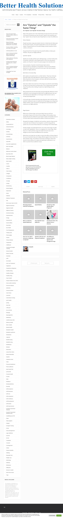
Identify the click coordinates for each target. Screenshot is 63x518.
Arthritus (8, 136)
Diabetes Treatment (10, 198)
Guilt (7, 258)
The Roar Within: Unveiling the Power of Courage (12, 47)
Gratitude (8, 256)
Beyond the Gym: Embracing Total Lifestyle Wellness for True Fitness (11, 43)
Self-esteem (8, 403)
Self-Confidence (9, 398)
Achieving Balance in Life (11, 50)
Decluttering (9, 185)
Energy (7, 217)
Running (8, 386)
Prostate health (9, 374)
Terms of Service (31, 512)
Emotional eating (10, 213)
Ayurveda (8, 141)
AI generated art (9, 124)
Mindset (8, 347)
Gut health (8, 260)
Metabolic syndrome (10, 332)
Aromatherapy (9, 134)
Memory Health (9, 322)
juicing (7, 302)
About (17, 14)
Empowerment (9, 215)
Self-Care (8, 393)
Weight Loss (8, 457)
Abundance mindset (10, 119)
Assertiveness (9, 139)
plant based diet (9, 369)
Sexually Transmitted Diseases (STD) (10, 413)
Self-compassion (9, 396)
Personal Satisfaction (10, 364)
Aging (7, 121)
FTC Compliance (27, 14)
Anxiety (8, 131)
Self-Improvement (10, 406)
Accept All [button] (59, 515)
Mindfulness (8, 344)
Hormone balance (10, 285)
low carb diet (9, 310)
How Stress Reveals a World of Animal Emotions (12, 39)
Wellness (8, 462)
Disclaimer (35, 14)
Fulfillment (8, 245)
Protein (7, 376)
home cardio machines (11, 283)
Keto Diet (8, 305)
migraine (8, 337)
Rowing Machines (10, 384)
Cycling (7, 183)
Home (13, 14)
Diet (7, 200)
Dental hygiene (9, 188)
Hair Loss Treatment (10, 263)
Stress (7, 428)
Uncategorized (9, 445)
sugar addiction (9, 433)
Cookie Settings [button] (52, 515)
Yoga (7, 475)
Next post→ (47, 263)
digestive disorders (10, 205)
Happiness (8, 265)
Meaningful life (9, 315)
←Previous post (33, 263)
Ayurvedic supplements (11, 144)
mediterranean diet (10, 320)
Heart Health (9, 278)
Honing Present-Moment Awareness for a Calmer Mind (11, 63)
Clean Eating (9, 171)
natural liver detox (10, 352)
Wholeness (8, 465)
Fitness (7, 237)
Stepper (8, 423)
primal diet (8, 371)
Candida (8, 166)
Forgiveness (8, 242)
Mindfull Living (9, 342)
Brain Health (9, 161)
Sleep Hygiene (9, 420)
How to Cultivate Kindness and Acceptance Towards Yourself (12, 67)
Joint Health (8, 300)
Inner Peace (8, 292)
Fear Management (10, 230)
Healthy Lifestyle (9, 273)
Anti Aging (8, 129)
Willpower (8, 467)
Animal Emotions (10, 126)
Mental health (9, 327)
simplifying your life (10, 415)
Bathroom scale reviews (11, 151)
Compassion (9, 176)
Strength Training (10, 425)
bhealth (28, 186)
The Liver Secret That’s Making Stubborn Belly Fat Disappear (12, 35)
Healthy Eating (9, 270)
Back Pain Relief (9, 146)
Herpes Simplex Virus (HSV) (12, 280)
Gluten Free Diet (9, 253)
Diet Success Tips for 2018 (11, 203)
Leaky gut (8, 307)
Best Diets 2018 (9, 153)
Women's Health (9, 470)
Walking (8, 452)
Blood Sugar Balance (10, 156)
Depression (8, 190)
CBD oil (7, 168)
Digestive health (9, 208)
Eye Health (8, 227)
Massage (8, 312)
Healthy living (9, 275)
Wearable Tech (9, 455)
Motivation (8, 349)
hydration (8, 288)
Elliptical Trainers (10, 210)
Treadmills (8, 440)
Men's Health (9, 324)
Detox (7, 193)
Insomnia (8, 295)
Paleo (7, 361)
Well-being (8, 460)
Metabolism (8, 334)
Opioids (8, 356)
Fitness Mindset (9, 240)
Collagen (8, 173)
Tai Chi (7, 438)
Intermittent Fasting (10, 297)
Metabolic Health (10, 329)
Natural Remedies (10, 354)
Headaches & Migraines (11, 268)
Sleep (7, 418)
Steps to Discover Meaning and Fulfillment (12, 58)
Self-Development (10, 401)
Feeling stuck (9, 232)
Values (7, 447)
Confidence (8, 178)
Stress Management (10, 430)
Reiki (7, 379)
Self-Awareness (9, 391)
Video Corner (48, 14)
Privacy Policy (41, 14)
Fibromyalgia (9, 235)
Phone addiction (9, 366)
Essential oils (9, 220)
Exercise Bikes (9, 222)
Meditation (8, 317)
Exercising (8, 225)
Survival (8, 435)
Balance (8, 148)
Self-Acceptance (9, 388)
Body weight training (10, 158)
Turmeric (8, 443)
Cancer (7, 163)
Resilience (8, 381)
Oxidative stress (9, 359)
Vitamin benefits (9, 450)
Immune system (9, 290)
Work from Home (10, 472)
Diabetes (8, 195)
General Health (9, 251)
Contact (21, 14)
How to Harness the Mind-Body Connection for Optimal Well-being (11, 54)
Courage (8, 180)
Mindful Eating (9, 339)
